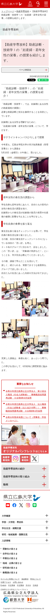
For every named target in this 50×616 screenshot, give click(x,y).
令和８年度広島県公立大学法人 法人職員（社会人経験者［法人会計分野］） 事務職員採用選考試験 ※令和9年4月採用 (26, 407)
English (3, 585)
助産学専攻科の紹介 (14, 468)
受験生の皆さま (10, 549)
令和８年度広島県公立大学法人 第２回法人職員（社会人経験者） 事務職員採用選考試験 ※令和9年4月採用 (26, 394)
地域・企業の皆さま (12, 563)
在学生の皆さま (10, 554)
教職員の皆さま (10, 572)
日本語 (35, 585)
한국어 (28, 585)
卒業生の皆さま (10, 558)
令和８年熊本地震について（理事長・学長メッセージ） (26, 419)
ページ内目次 (25, 70)
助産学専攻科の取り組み (16, 476)
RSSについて (35, 579)
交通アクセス (6, 582)
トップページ (7, 11)
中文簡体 (11, 585)
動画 (5, 484)
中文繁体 (20, 585)
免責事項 (24, 579)
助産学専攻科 (22, 11)
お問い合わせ (18, 582)
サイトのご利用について (10, 579)
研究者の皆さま (10, 568)
